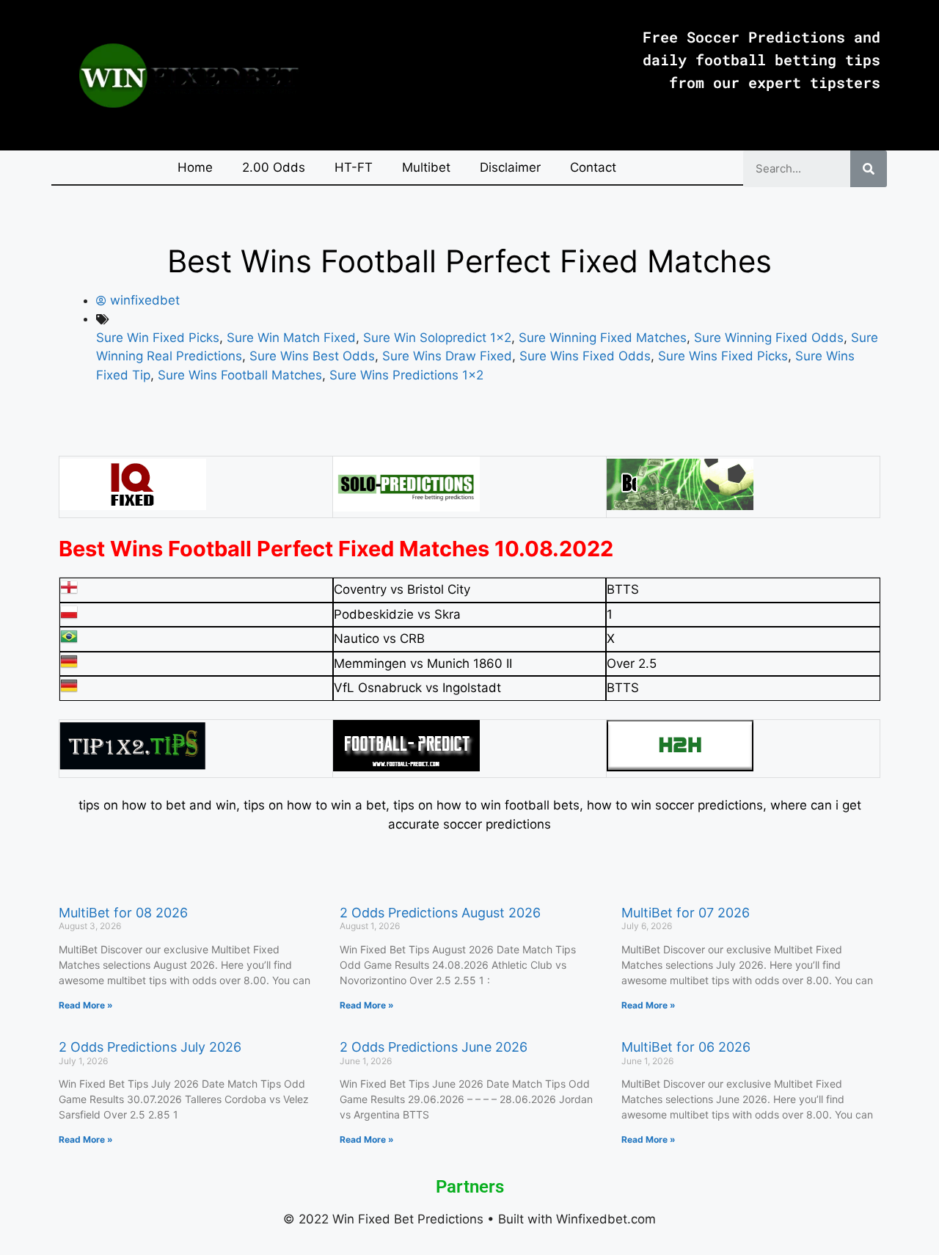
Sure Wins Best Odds (312, 356)
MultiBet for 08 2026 (123, 912)
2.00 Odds (273, 167)
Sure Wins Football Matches (240, 375)
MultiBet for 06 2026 (685, 1047)
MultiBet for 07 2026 (685, 912)
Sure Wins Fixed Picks (723, 356)
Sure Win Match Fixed (291, 337)
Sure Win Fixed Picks (157, 337)
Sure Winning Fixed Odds (769, 337)
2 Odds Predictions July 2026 (150, 1047)
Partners (470, 1186)
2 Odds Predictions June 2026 (433, 1047)
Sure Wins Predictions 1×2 (406, 375)
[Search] (868, 168)
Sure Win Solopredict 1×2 (437, 337)
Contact (593, 167)
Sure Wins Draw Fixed (447, 356)
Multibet (426, 167)
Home (195, 167)
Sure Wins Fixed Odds (585, 356)
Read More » (86, 1005)
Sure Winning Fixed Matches (603, 337)
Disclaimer (510, 167)
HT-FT (354, 167)
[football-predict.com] (406, 767)
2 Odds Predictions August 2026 (440, 912)
